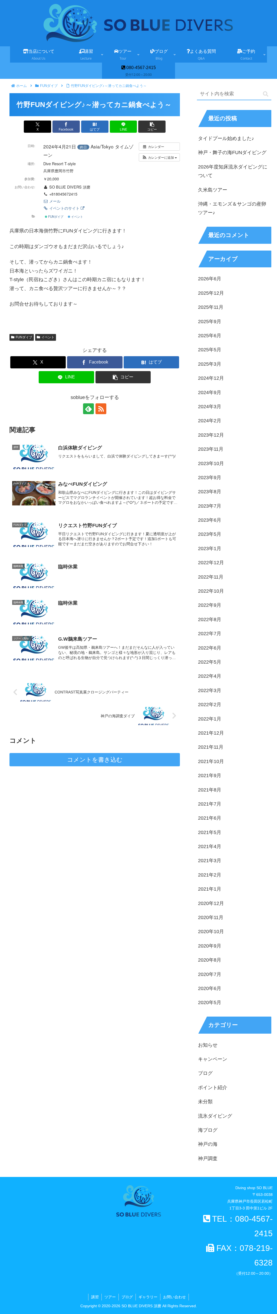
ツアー (110, 1297)
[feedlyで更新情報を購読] (88, 408)
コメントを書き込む (95, 759)
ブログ (127, 1297)
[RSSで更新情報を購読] (100, 408)
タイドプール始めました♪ (226, 138)
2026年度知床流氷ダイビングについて (232, 171)
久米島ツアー (212, 190)
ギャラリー (147, 1297)
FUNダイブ (55, 216)
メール (54, 201)
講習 (95, 1297)
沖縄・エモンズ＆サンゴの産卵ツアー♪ (232, 208)
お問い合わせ (174, 1297)
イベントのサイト (64, 208)
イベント (76, 216)
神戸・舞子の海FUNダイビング (232, 152)
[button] (152, 127)
